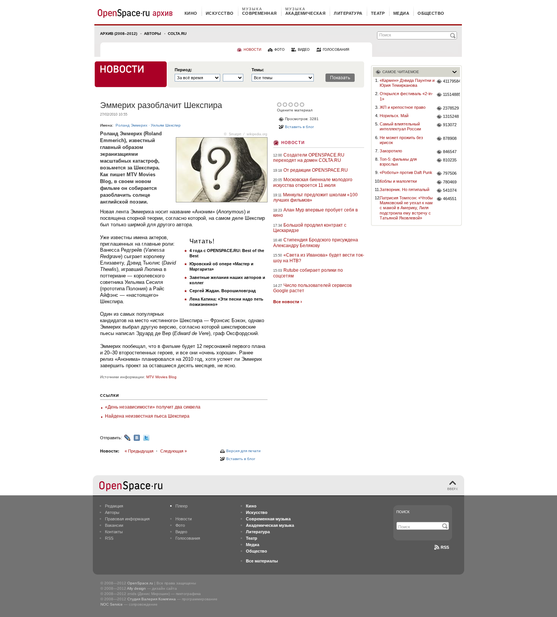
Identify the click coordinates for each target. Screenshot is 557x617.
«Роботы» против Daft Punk (406, 172)
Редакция (114, 506)
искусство (220, 13)
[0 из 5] (280, 104)
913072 (450, 124)
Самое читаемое (400, 72)
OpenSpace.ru (140, 583)
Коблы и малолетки (398, 181)
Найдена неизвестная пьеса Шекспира (147, 416)
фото (279, 50)
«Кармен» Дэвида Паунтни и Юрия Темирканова (407, 83)
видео (304, 50)
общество (431, 13)
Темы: (258, 70)
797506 (450, 173)
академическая (305, 13)
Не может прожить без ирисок (401, 140)
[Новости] (131, 74)
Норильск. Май (394, 115)
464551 (450, 198)
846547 (450, 151)
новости (252, 50)
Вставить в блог (240, 459)
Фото (180, 525)
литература (348, 13)
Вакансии (114, 525)
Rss (445, 547)
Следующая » (173, 451)
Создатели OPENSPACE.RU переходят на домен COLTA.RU (308, 157)
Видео (181, 531)
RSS (109, 538)
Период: (183, 70)
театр (378, 13)
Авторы (152, 33)
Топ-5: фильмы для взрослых (398, 161)
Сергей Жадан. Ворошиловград (222, 290)
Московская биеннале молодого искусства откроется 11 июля (312, 182)
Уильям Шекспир (166, 125)
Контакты (114, 531)
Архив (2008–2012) (118, 33)
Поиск (403, 512)
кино (191, 13)
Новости (293, 142)
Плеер (181, 506)
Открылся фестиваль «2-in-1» (406, 96)
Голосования (187, 538)
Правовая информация (127, 519)
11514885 (451, 94)
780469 (450, 182)
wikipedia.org (257, 134)
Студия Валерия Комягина (151, 599)
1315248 (451, 116)
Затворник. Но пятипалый (404, 189)
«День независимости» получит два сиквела (152, 407)
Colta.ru (177, 33)
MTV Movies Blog (161, 377)
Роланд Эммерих (131, 125)
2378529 (451, 108)
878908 (450, 138)
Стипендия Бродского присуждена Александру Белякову (315, 242)
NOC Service (111, 604)
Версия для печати (243, 451)
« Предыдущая (139, 451)
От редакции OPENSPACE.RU (315, 170)
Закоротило (391, 151)
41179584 (451, 81)
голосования (336, 50)
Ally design (136, 588)
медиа (401, 13)
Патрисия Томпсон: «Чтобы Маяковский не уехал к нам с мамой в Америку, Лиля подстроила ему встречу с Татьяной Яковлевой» (406, 208)
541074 (450, 190)
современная (259, 13)
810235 (450, 160)
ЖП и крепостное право (403, 107)
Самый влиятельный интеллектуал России (400, 126)
